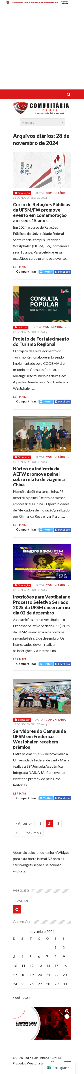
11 (23, 965)
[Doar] (42, 3)
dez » (26, 997)
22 (56, 975)
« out (16, 997)
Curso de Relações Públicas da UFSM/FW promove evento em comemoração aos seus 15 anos (41, 212)
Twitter (47, 271)
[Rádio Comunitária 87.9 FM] (42, 112)
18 (23, 975)
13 (40, 965)
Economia (24, 457)
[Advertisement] (42, 47)
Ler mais (19, 267)
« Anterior (23, 823)
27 (40, 984)
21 (48, 975)
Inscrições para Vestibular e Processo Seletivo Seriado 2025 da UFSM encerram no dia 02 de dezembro (41, 604)
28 (48, 984)
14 (48, 965)
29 (56, 984)
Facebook (64, 271)
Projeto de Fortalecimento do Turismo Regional (41, 341)
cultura (22, 327)
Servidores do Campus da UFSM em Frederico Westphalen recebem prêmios (39, 739)
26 (32, 984)
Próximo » (32, 832)
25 (23, 984)
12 (32, 965)
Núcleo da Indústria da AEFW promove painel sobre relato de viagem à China (39, 476)
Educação (24, 193)
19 (32, 975)
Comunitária (56, 193)
